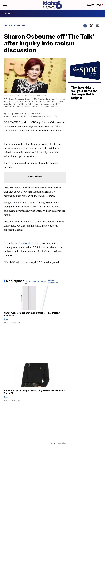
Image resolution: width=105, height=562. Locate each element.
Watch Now (94, 5)
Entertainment (15, 25)
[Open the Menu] (4, 5)
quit (15, 202)
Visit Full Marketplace (53, 282)
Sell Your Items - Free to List (35, 282)
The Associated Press (29, 243)
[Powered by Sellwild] (62, 443)
